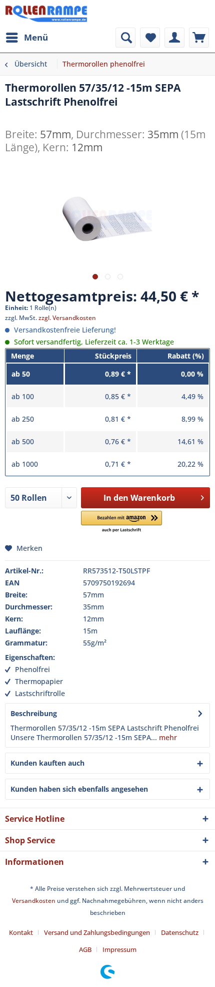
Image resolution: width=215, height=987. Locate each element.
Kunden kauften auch (47, 763)
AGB (85, 949)
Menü (36, 37)
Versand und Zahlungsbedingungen (97, 932)
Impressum (119, 949)
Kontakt (21, 932)
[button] (121, 522)
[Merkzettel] (150, 38)
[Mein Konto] (174, 38)
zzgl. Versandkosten (67, 317)
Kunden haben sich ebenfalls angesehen (79, 789)
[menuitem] (26, 38)
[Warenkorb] (199, 38)
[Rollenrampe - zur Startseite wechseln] (46, 14)
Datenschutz (179, 932)
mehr (167, 737)
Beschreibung (33, 713)
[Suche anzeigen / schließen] (126, 38)
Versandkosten (34, 900)
